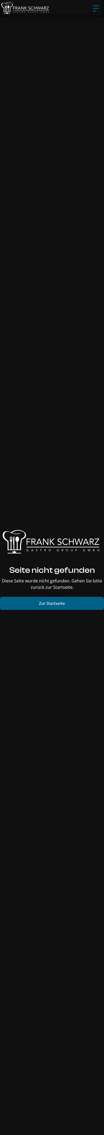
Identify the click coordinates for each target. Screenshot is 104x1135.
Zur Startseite (52, 603)
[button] (96, 9)
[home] (25, 8)
